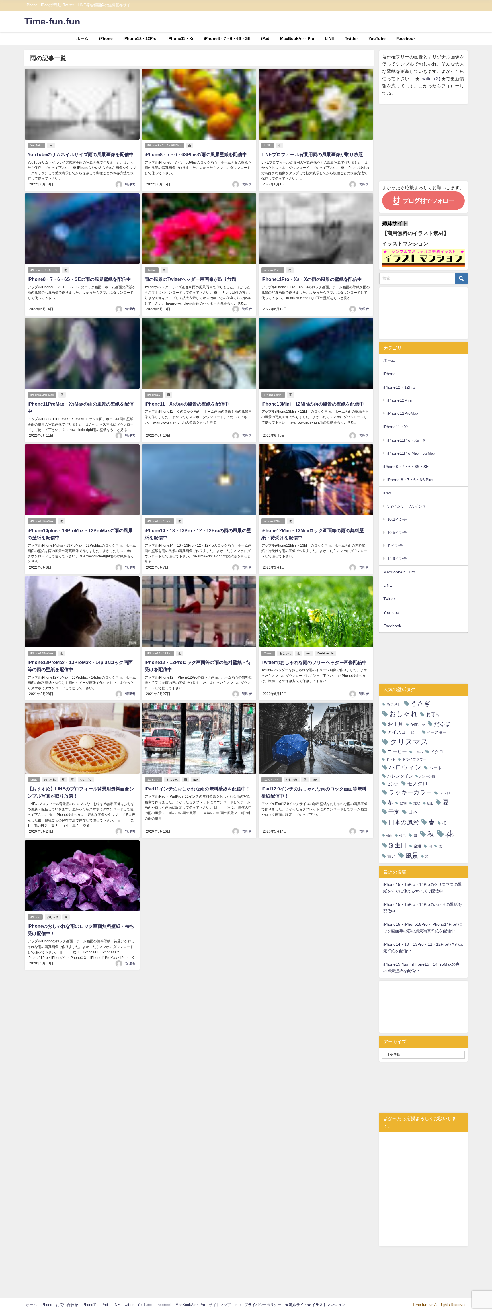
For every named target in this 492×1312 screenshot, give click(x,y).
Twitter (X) (430, 78)
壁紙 (430, 803)
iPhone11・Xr (180, 38)
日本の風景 (404, 822)
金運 (417, 846)
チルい (418, 752)
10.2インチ (397, 519)
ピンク (393, 784)
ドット (390, 759)
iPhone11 (153, 394)
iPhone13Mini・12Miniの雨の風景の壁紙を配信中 (312, 404)
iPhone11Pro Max (42, 394)
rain (308, 653)
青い (391, 856)
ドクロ (436, 751)
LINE (329, 38)
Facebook (406, 38)
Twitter (351, 38)
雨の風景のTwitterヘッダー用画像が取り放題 (190, 279)
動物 (403, 803)
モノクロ (417, 783)
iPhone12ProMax (41, 653)
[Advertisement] (423, 142)
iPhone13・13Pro (159, 521)
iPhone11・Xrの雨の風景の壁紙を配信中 (187, 404)
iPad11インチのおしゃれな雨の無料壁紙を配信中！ (197, 788)
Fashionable (325, 653)
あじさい (394, 704)
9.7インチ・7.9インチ (407, 506)
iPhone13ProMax (41, 521)
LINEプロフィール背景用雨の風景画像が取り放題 (312, 154)
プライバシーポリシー (262, 1305)
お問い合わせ (67, 1305)
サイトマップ (220, 1305)
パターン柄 (427, 776)
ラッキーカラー (410, 792)
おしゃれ (285, 653)
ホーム (82, 38)
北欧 (416, 803)
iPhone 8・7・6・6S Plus (164, 145)
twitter (129, 1305)
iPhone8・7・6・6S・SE (227, 38)
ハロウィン (405, 767)
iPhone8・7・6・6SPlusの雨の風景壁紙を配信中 (196, 154)
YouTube (377, 38)
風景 (412, 855)
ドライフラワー (414, 759)
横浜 (402, 835)
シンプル (85, 779)
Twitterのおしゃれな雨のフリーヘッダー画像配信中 (314, 662)
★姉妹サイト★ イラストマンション (315, 1305)
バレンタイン (400, 776)
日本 (413, 812)
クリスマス (409, 741)
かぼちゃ (417, 724)
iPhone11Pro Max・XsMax (411, 453)
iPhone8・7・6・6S (43, 270)
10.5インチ (397, 532)
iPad (265, 38)
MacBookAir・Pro (297, 38)
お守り (433, 714)
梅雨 (389, 835)
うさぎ (420, 703)
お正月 (395, 724)
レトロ (444, 793)
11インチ (153, 779)
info (238, 1305)
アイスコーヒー (403, 732)
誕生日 (398, 845)
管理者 (130, 184)
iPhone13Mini (273, 394)
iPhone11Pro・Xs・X (406, 440)
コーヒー (397, 751)
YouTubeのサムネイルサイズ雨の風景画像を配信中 (81, 154)
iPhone (106, 38)
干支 (394, 812)
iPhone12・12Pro (140, 38)
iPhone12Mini (273, 521)
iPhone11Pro (272, 270)
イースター (437, 732)
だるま (442, 724)
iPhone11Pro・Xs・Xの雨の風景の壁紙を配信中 (311, 279)
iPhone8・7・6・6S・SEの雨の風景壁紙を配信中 (79, 279)
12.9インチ (271, 779)
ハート (435, 768)
